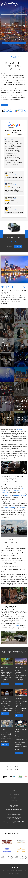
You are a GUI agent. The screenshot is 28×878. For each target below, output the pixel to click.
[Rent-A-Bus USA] (21, 841)
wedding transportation (19, 495)
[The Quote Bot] (7, 850)
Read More (10, 246)
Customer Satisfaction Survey (14, 823)
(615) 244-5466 (16, 812)
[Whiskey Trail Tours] (7, 841)
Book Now (14, 43)
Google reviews (20, 821)
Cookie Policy (14, 797)
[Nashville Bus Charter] (7, 857)
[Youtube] (18, 867)
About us (4, 105)
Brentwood (4, 667)
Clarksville (4, 698)
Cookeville (18, 698)
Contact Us (14, 800)
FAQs (14, 799)
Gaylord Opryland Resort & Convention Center (21, 733)
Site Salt (17, 873)
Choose (17, 625)
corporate (8, 495)
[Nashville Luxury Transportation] (21, 850)
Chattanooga (19, 667)
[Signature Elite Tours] (21, 857)
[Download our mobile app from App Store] (7, 110)
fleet (5, 545)
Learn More (4, 303)
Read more (8, 193)
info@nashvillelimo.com (15, 814)
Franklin (3, 729)
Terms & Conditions (14, 794)
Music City (19, 429)
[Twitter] (13, 867)
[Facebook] (11, 867)
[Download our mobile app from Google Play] (21, 110)
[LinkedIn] (15, 867)
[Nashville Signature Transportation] (9, 4)
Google (15, 184)
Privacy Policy (14, 795)
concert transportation (11, 507)
